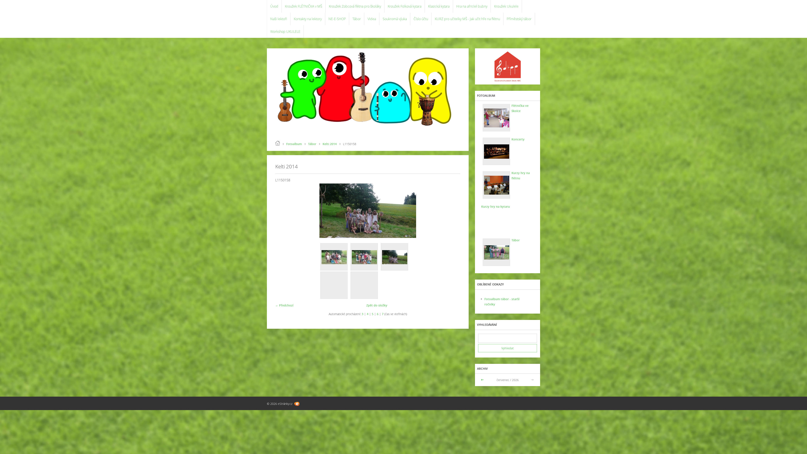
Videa (372, 19)
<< (482, 380)
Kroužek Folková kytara (404, 6)
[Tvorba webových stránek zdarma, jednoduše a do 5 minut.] (296, 404)
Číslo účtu (421, 19)
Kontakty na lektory (308, 19)
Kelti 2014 (330, 144)
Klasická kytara (439, 6)
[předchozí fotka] (282, 210)
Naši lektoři (278, 19)
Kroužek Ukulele (506, 6)
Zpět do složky (376, 305)
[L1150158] (394, 257)
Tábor (356, 19)
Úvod (274, 6)
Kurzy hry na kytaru (495, 207)
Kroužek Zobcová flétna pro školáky (355, 6)
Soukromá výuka (395, 19)
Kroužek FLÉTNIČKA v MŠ (303, 6)
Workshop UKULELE (285, 31)
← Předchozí (284, 305)
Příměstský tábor (519, 19)
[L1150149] (334, 257)
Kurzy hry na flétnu (521, 175)
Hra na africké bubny (471, 6)
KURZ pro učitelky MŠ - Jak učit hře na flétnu (467, 19)
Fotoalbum (294, 144)
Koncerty (518, 139)
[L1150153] (364, 257)
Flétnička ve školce (520, 108)
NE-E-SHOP (337, 19)
